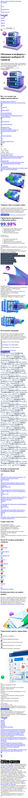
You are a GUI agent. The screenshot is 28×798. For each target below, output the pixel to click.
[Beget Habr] (14, 758)
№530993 (10, 765)
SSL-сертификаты (9, 739)
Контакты (3, 725)
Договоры (19, 743)
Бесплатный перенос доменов (8, 350)
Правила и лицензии (11, 743)
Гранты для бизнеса (10, 1)
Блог (12, 749)
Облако (2, 720)
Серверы (3, 724)
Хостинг (3, 721)
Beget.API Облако (15, 751)
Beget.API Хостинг (5, 751)
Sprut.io (4, 740)
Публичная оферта (5, 744)
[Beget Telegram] (14, 757)
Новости (3, 1)
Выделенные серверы (6, 733)
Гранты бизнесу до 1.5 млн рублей (9, 344)
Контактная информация (16, 745)
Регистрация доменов (19, 732)
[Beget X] (14, 754)
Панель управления (14, 747)
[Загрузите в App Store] (5, 763)
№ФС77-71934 (8, 768)
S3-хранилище (10, 731)
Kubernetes (21, 735)
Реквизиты (3, 743)
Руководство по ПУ (6, 749)
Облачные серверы (5, 729)
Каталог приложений (6, 737)
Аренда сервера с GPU (18, 733)
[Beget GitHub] (14, 755)
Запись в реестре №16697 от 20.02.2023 (13, 783)
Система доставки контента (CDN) (9, 735)
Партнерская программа (7, 727)
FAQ (21, 751)
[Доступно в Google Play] (15, 763)
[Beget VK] (14, 752)
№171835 (3, 767)
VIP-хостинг (22, 731)
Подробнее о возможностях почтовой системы (12, 604)
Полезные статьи (22, 749)
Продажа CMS (15, 737)
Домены (3, 723)
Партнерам (18, 1)
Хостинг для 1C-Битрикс (7, 732)
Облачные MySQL (15, 729)
